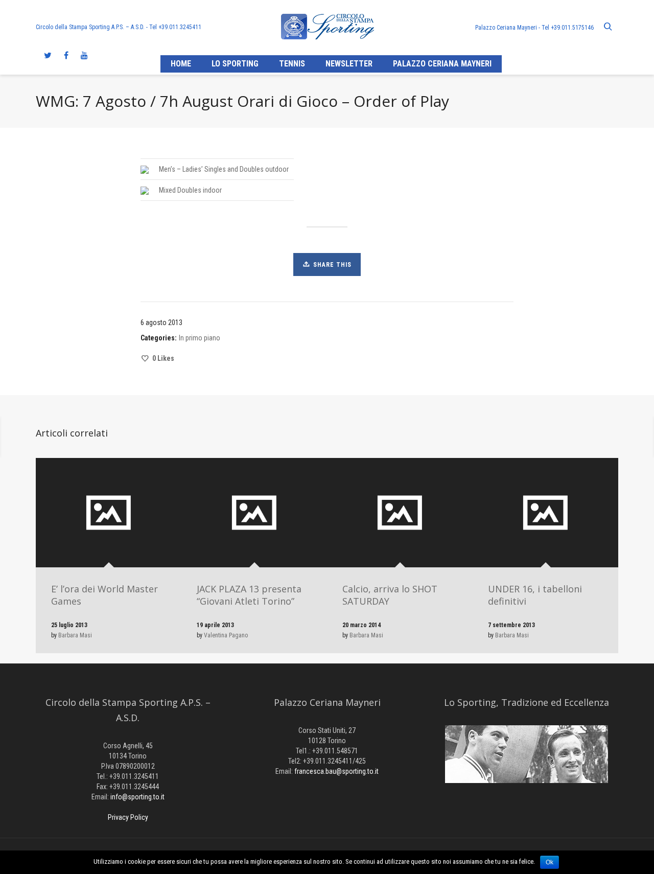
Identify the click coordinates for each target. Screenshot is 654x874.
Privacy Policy (128, 817)
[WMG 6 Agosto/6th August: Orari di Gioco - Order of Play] (526, 437)
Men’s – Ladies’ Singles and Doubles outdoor (224, 169)
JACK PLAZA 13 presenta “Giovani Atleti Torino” (249, 595)
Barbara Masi (75, 635)
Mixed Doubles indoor (190, 190)
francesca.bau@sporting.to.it (336, 771)
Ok (549, 862)
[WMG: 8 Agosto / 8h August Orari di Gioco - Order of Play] (128, 437)
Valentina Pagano (226, 635)
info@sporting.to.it (137, 797)
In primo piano (199, 338)
